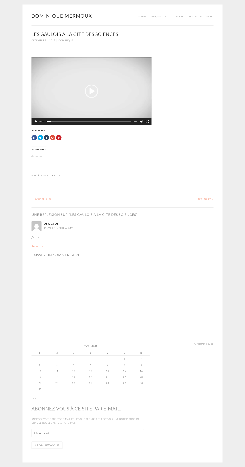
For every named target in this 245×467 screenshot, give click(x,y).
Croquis (156, 16)
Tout (59, 175)
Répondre (37, 246)
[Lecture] (36, 121)
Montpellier (42, 199)
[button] (91, 91)
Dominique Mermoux (62, 16)
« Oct (35, 398)
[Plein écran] (147, 121)
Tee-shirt (206, 199)
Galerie (141, 16)
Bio (167, 16)
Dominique (65, 40)
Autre (51, 175)
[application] (92, 91)
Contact (179, 16)
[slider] (89, 121)
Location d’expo (201, 16)
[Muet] (142, 121)
